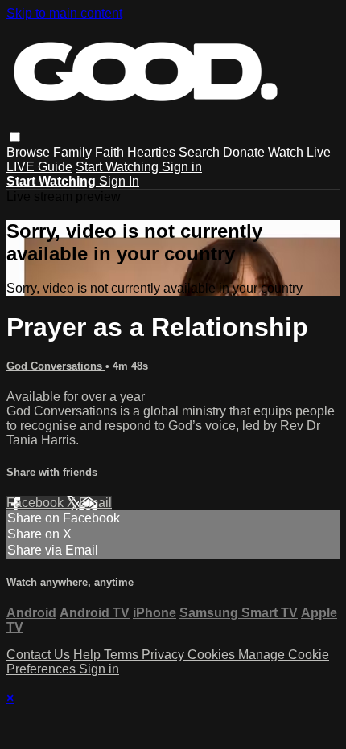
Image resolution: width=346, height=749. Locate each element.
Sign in (182, 167)
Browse (29, 152)
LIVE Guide (39, 167)
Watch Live (299, 152)
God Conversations (55, 366)
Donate (244, 152)
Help (88, 654)
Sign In (119, 181)
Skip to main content (64, 13)
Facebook (36, 503)
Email (95, 503)
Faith (111, 152)
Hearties (153, 152)
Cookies (212, 654)
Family (74, 152)
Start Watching (119, 167)
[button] (15, 137)
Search (201, 152)
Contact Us (38, 654)
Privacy (164, 654)
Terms (123, 654)
